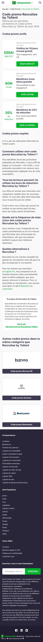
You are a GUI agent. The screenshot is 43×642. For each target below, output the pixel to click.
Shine (4, 499)
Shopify (5, 524)
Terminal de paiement (10, 448)
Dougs (4, 521)
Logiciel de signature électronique (15, 483)
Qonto (4, 496)
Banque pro (6, 444)
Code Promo (15, 9)
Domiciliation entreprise (11, 463)
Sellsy (4, 534)
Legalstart (6, 505)
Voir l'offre (27, 94)
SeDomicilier (6, 518)
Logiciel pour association (11, 460)
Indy (4, 502)
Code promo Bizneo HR (21, 371)
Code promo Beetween (21, 424)
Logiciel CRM (7, 476)
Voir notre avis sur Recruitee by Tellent (21, 327)
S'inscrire (33, 571)
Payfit (4, 527)
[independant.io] (22, 2)
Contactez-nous (8, 556)
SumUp (5, 511)
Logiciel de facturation (10, 457)
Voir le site (21, 324)
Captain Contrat (8, 508)
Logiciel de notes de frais (11, 470)
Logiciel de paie (8, 479)
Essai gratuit (27, 64)
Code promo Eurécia (21, 398)
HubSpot (5, 531)
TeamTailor (7, 289)
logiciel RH (10, 271)
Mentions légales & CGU (11, 550)
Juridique (5, 441)
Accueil (5, 9)
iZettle (4, 515)
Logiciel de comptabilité (11, 451)
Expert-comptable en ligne (12, 454)
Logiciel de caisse (9, 473)
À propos (5, 547)
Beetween (25, 286)
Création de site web (10, 467)
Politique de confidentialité (12, 553)
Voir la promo (27, 125)
